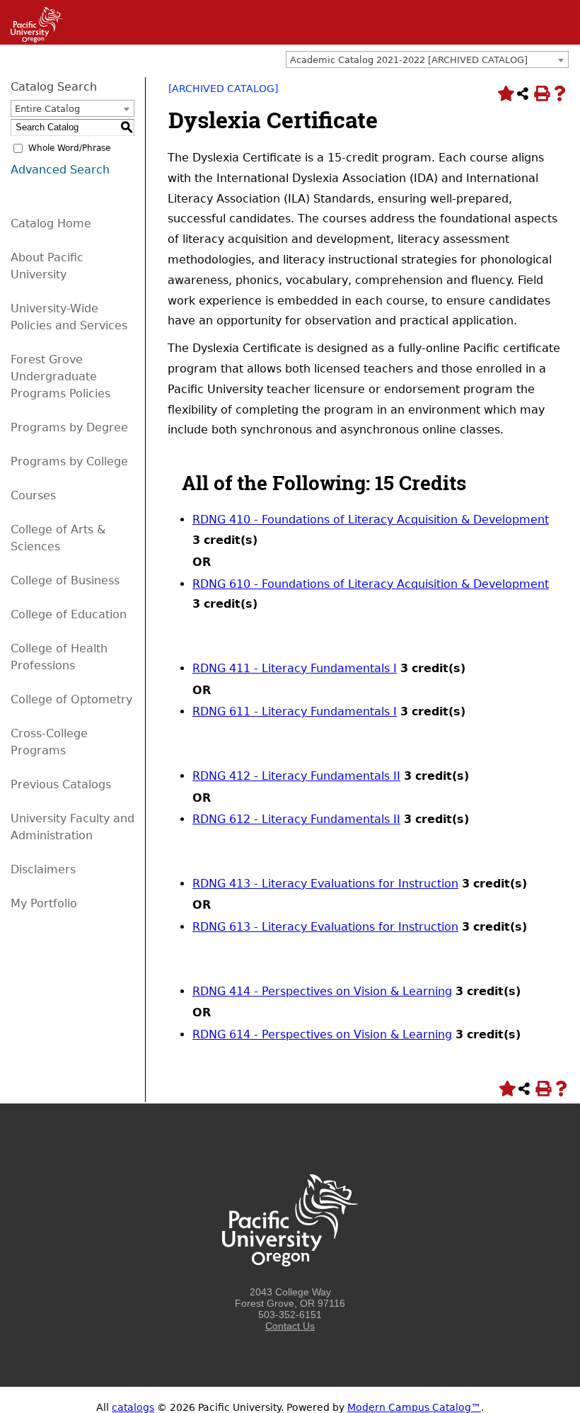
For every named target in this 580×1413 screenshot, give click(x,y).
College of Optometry (71, 699)
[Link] (31, 39)
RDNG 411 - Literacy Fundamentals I (294, 668)
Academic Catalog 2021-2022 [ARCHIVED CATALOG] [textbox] (409, 60)
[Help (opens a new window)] (559, 93)
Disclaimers (43, 869)
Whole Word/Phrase (69, 148)
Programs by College (69, 461)
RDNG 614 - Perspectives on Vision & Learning (322, 1034)
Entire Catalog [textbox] (47, 108)
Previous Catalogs (61, 784)
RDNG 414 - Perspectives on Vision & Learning (322, 991)
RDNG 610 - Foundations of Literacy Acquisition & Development (370, 584)
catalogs (133, 1407)
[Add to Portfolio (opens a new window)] (504, 93)
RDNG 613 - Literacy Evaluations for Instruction (325, 927)
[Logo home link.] (290, 1280)
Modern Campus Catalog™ (414, 1407)
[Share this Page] (522, 93)
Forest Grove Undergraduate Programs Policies (60, 376)
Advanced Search (60, 169)
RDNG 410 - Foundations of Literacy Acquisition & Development (370, 519)
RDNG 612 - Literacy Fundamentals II (296, 819)
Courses (33, 495)
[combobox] (427, 59)
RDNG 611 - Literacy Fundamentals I (294, 711)
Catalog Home (51, 223)
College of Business (65, 580)
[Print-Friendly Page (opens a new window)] (541, 93)
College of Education (69, 614)
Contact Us (290, 1326)
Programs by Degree (69, 427)
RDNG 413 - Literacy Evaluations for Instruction (325, 883)
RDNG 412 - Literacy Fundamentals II (296, 776)
